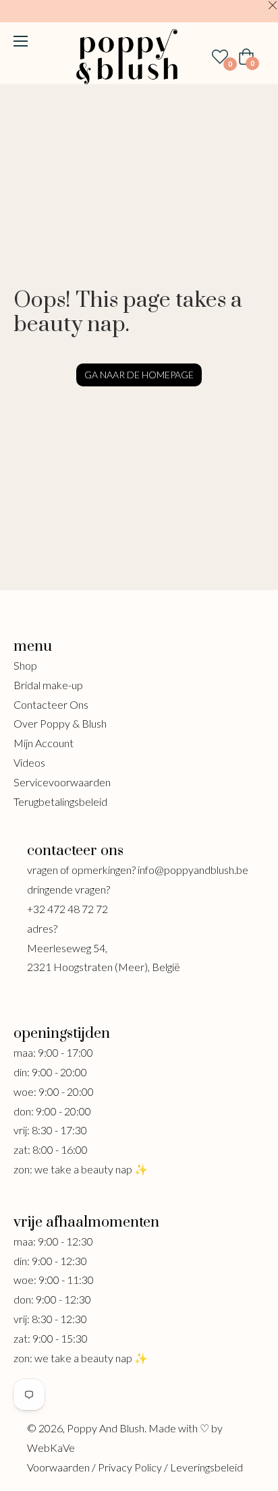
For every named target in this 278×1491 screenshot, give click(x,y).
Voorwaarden (58, 1467)
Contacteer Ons (50, 704)
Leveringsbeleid (206, 1467)
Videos (29, 762)
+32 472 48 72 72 (67, 908)
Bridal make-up (48, 684)
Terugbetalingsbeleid (60, 801)
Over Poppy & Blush (60, 723)
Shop (25, 665)
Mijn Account (43, 742)
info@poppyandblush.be (193, 869)
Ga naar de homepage (139, 374)
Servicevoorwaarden (62, 782)
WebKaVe (51, 1447)
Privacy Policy (130, 1467)
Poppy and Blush (105, 1428)
